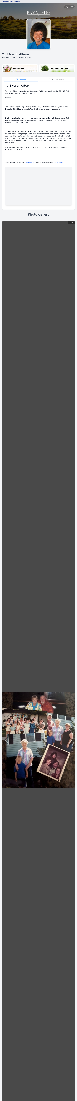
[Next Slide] (71, 740)
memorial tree (29, 162)
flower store (58, 162)
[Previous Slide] (6, 740)
